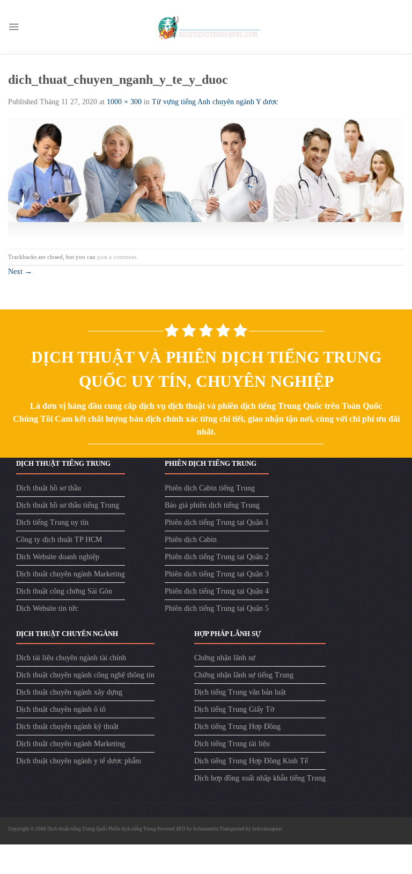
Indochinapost (267, 829)
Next (20, 272)
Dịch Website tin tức (47, 608)
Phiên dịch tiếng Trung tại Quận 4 (217, 591)
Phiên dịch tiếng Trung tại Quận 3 (217, 574)
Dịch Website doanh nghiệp (57, 557)
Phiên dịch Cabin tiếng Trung (210, 488)
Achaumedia (205, 829)
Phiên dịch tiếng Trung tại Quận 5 (217, 608)
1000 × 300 (124, 102)
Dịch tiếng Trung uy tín (52, 522)
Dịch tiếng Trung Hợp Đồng (237, 727)
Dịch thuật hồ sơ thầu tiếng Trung (67, 505)
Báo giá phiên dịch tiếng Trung (212, 505)
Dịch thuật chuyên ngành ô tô (61, 709)
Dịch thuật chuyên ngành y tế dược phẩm (78, 761)
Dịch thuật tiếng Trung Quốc (77, 829)
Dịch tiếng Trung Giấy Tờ (234, 709)
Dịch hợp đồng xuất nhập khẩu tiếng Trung (260, 778)
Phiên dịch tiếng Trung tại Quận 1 (217, 522)
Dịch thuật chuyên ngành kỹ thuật (67, 727)
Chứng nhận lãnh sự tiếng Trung (243, 675)
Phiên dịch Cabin (191, 540)
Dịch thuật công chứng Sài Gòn (64, 591)
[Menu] (13, 27)
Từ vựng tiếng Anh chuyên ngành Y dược (215, 102)
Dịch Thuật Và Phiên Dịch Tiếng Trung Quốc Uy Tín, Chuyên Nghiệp (206, 369)
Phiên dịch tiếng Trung (132, 829)
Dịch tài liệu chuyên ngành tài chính (71, 658)
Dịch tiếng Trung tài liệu (232, 744)
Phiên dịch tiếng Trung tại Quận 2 (217, 557)
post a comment (116, 257)
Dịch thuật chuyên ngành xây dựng (69, 692)
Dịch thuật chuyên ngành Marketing (70, 574)
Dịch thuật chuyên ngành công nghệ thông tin (85, 675)
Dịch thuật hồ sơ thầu (48, 488)
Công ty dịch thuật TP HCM (59, 540)
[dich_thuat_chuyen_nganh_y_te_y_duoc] (206, 178)
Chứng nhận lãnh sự (224, 658)
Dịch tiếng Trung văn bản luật (240, 692)
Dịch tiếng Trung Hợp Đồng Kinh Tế (251, 761)
